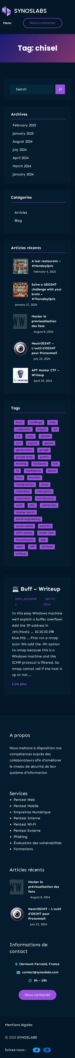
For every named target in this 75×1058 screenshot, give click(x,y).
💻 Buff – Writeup (36, 589)
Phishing (20, 837)
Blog (18, 220)
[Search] (60, 89)
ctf (55, 429)
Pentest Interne (27, 818)
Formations (23, 849)
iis (17, 470)
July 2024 (20, 149)
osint (19, 505)
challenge (36, 422)
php (32, 505)
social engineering (28, 519)
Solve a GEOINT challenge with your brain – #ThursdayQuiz (47, 292)
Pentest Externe (27, 830)
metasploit (44, 491)
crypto (42, 429)
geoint (48, 443)
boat (19, 422)
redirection (49, 505)
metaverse (23, 498)
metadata (23, 491)
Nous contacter (43, 23)
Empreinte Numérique (32, 812)
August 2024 (22, 141)
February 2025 (24, 125)
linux (19, 477)
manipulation (25, 484)
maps (44, 484)
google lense (24, 457)
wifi (32, 546)
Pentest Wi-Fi (25, 824)
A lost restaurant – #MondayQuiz (46, 263)
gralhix (44, 457)
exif (18, 443)
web (43, 540)
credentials (23, 429)
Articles (21, 212)
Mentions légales (18, 1025)
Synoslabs (30, 11)
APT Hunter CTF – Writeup (45, 372)
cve (18, 436)
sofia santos (24, 533)
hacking (21, 463)
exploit (32, 443)
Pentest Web (24, 799)
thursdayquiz (25, 540)
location (34, 477)
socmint (45, 526)
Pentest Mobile (26, 806)
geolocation (24, 450)
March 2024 (22, 166)
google (44, 450)
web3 (19, 546)
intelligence (33, 470)
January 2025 (23, 133)
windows (47, 546)
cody (52, 422)
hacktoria (39, 463)
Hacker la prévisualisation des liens (44, 321)
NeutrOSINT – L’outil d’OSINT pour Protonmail (44, 348)
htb (55, 463)
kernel (52, 470)
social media (24, 526)
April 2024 (21, 158)
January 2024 (23, 174)
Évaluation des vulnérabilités (37, 843)
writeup (21, 553)
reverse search (25, 512)
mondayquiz (45, 498)
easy (30, 436)
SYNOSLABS (27, 1037)
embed (45, 436)
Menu (7, 23)
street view (46, 533)
